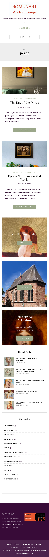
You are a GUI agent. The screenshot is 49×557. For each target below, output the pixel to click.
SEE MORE (24, 243)
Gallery (24, 287)
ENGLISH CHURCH (29, 547)
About (38, 544)
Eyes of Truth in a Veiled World (24, 178)
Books (6, 448)
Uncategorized (10, 479)
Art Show (8, 434)
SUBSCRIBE (25, 28)
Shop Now (24, 338)
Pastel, (6, 470)
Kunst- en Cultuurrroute (14, 452)
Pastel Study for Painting (26, 391)
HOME (9, 544)
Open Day (7, 466)
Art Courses (9, 426)
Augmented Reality (11, 443)
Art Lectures (9, 430)
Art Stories (17, 99)
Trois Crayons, (10, 474)
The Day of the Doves (24, 102)
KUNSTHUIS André (29, 99)
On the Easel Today (11, 461)
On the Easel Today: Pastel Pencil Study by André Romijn (29, 370)
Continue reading (24, 130)
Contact (14, 547)
